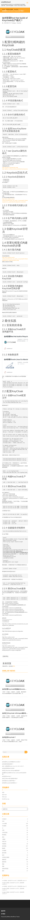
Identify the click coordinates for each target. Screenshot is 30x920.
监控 (3, 855)
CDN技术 (4, 819)
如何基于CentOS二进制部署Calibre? (17, 880)
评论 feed (4, 796)
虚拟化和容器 (5, 868)
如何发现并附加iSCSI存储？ (8, 768)
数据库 (3, 848)
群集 (3, 866)
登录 (14, 666)
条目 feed (4, 794)
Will (5, 23)
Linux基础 (4, 823)
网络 (3, 864)
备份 (3, 837)
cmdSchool (6, 2)
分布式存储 (4, 832)
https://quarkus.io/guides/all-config (10, 167)
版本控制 (4, 852)
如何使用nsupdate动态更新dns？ (9, 782)
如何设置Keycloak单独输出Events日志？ (15, 689)
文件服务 (4, 850)
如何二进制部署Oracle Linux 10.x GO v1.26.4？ (13, 766)
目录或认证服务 (9, 9)
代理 (3, 830)
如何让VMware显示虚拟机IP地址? (10, 778)
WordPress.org (5, 799)
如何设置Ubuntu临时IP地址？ (9, 780)
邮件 (3, 870)
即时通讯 (4, 834)
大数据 (3, 839)
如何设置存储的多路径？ (7, 764)
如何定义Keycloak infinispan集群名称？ (15, 713)
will (3, 880)
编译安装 (4, 861)
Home (3, 9)
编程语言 (4, 859)
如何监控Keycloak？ (9, 737)
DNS (3, 821)
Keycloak (16, 9)
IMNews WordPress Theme (13, 916)
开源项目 (4, 843)
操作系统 (4, 846)
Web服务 (4, 825)
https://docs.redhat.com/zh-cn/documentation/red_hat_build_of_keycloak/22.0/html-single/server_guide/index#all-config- (15, 259)
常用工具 (4, 841)
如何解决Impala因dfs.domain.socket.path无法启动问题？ (14, 773)
